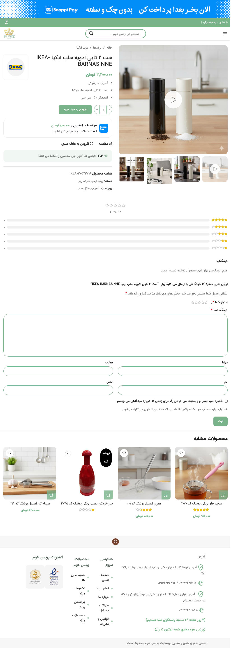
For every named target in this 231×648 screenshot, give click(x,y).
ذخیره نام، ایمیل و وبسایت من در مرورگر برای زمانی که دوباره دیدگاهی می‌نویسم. (169, 400)
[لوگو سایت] (9, 33)
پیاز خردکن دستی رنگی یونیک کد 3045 (87, 503)
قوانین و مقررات (103, 621)
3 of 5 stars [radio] (199, 302)
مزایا (225, 362)
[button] (166, 495)
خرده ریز (84, 181)
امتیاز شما (220, 302)
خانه (109, 47)
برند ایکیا (82, 47)
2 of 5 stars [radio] (202, 302)
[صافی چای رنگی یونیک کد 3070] (201, 473)
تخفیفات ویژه (79, 591)
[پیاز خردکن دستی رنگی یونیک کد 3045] (87, 473)
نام (226, 381)
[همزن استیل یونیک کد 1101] (144, 473)
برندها (97, 47)
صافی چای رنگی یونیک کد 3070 (201, 503)
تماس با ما (102, 588)
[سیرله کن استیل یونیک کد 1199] (29, 473)
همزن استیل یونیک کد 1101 (144, 503)
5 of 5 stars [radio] (192, 302)
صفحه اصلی (105, 577)
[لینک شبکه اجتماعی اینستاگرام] (6, 22)
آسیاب (95, 188)
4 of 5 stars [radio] (196, 302)
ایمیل (109, 381)
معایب (109, 362)
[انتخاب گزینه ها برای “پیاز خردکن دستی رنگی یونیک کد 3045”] (108, 495)
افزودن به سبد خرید (75, 109)
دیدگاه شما (219, 310)
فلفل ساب (83, 188)
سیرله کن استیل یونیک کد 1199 (29, 503)
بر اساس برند (79, 604)
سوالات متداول (104, 608)
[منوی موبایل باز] (225, 33)
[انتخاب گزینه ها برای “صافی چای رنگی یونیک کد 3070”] (223, 495)
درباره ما (103, 596)
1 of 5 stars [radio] (206, 302)
